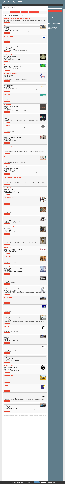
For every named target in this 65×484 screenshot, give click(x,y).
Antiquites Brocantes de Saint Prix (10, 346)
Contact (51, 5)
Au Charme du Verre (7, 187)
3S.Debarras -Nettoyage (8, 146)
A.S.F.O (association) (8, 277)
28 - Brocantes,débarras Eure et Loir (7, 232)
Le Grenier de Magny (8, 297)
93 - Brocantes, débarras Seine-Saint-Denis (11, 100)
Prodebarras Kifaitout (8, 286)
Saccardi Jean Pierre (7, 45)
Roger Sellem (6, 166)
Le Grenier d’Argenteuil (8, 36)
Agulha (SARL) (6, 64)
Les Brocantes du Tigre (8, 365)
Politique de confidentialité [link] (51, 482)
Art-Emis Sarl (6, 326)
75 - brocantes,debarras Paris (13, 31)
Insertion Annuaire (46, 5)
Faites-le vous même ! (26, 5)
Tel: (4, 58)
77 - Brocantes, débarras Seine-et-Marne (32, 20)
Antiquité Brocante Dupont (9, 54)
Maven (5, 156)
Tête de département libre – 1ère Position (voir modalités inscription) (17, 18)
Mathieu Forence (7, 217)
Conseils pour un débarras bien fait (11, 5)
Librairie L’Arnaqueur (8, 256)
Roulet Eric (6, 306)
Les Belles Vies (6, 355)
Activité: (5, 27)
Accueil (4, 5)
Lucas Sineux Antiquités (8, 197)
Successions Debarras (8, 237)
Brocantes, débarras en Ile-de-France (22, 341)
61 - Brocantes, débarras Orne (14, 232)
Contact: (5, 28)
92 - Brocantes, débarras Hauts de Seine (15, 50)
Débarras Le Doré (7, 315)
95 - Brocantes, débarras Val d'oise (7, 40)
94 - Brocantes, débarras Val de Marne (20, 100)
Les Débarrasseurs (7, 104)
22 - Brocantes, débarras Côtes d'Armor (8, 120)
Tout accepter (37, 482)
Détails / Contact (7, 22)
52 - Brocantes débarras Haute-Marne (16, 20)
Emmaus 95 (6, 385)
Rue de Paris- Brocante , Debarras (10, 73)
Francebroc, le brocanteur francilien (10, 394)
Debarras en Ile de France (8, 335)
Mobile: (5, 29)
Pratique (19, 5)
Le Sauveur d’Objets (7, 266)
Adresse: (5, 30)
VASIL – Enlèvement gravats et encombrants (12, 177)
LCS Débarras (6, 25)
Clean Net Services (7, 83)
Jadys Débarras (7, 125)
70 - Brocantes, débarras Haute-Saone (24, 20)
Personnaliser (43, 482)
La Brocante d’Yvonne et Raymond (10, 226)
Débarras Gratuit (7, 94)
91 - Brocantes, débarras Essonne (36, 31)
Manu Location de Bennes (9, 403)
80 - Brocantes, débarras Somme (16, 79)
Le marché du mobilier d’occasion (37, 5)
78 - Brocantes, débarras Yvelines (40, 20)
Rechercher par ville (51, 7)
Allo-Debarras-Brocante (8, 375)
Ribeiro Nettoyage (7, 247)
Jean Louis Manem (7, 207)
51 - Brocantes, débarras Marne (8, 20)
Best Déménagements (8, 135)
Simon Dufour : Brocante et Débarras (11, 115)
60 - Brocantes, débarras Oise (7, 31)
